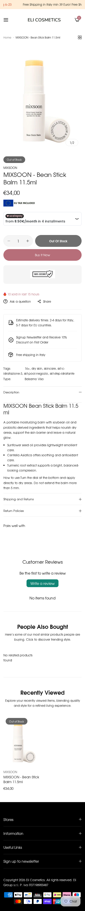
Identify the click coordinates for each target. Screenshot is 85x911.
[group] (42, 97)
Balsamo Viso (34, 379)
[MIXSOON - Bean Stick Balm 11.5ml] (22, 741)
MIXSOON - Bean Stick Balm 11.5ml (21, 779)
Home (7, 37)
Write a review (42, 583)
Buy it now (42, 255)
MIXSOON (10, 167)
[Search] (69, 20)
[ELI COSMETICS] (44, 20)
